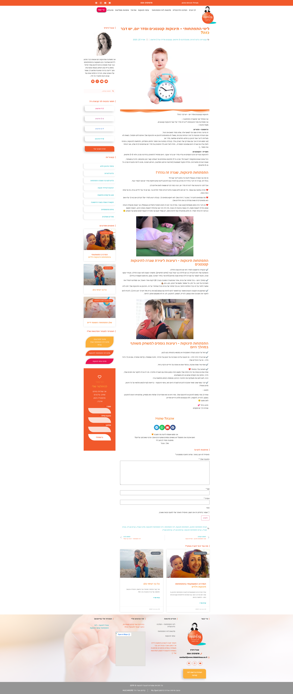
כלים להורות (194, 40)
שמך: (108, 406)
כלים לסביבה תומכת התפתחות (102, 180)
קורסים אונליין (167, 530)
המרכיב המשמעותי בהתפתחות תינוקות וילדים (99, 255)
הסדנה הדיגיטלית (180, 10)
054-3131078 (146, 3)
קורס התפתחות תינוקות (193, 530)
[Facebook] (96, 3)
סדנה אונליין (141, 527)
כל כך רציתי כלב (151, 583)
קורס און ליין (131, 527)
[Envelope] (109, 3)
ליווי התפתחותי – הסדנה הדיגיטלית (166, 625)
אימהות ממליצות (122, 10)
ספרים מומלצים (108, 217)
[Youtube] (105, 3)
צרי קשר (101, 10)
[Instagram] (101, 3)
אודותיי (133, 10)
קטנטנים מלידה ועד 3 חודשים (161, 40)
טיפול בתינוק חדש (107, 166)
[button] (173, 427)
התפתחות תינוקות (182, 527)
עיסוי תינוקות (143, 10)
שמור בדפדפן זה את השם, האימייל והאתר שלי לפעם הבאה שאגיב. (183, 512)
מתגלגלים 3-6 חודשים (181, 40)
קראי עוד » (202, 603)
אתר (207, 508)
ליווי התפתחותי (169, 527)
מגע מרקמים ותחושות (106, 195)
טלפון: (108, 425)
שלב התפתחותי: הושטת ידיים (99, 322)
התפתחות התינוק (196, 527)
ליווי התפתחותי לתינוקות (155, 527)
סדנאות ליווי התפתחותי (161, 10)
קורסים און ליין (178, 530)
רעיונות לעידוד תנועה (106, 188)
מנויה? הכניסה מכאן (190, 3)
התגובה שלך (204, 459)
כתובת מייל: (106, 416)
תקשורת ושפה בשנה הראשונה (102, 202)
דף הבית (192, 10)
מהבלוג (110, 10)
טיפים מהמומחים (107, 209)
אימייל (206, 498)
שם (207, 489)
